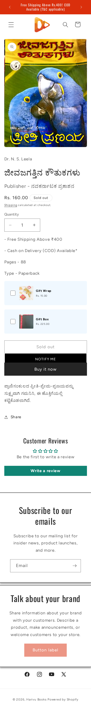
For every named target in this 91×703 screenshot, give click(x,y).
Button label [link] (45, 649)
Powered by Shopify (63, 699)
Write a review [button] (45, 470)
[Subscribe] (75, 565)
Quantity (11, 214)
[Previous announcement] (9, 7)
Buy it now (45, 369)
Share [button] (16, 416)
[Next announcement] (81, 7)
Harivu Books (36, 699)
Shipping (10, 205)
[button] (11, 24)
